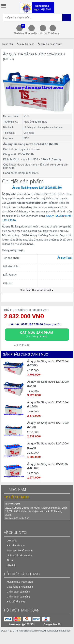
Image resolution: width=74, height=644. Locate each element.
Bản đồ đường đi (16, 545)
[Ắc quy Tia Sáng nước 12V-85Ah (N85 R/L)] (13, 471)
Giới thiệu (12, 540)
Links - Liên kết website (19, 555)
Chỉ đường (54, 33)
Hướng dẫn (31, 33)
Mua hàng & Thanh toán (20, 581)
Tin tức (10, 560)
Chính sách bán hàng (18, 596)
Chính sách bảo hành (18, 591)
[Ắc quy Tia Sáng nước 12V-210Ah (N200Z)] (13, 368)
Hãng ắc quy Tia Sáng (35, 121)
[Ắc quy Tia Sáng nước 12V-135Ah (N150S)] (13, 409)
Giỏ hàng (19, 29)
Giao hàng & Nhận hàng (20, 586)
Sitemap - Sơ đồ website (20, 550)
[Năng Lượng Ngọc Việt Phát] (37, 7)
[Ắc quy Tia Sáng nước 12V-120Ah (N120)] (13, 430)
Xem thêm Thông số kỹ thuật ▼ (37, 290)
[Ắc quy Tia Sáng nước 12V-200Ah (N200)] (13, 389)
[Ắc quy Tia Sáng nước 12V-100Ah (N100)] (13, 450)
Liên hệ (43, 33)
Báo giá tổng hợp (16, 601)
